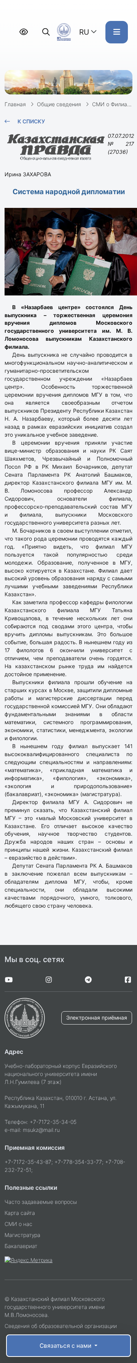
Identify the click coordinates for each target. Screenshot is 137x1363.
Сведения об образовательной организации (61, 1326)
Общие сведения (59, 104)
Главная (15, 104)
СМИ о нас (18, 1224)
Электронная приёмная (96, 1017)
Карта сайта (20, 1213)
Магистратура (22, 1235)
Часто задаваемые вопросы (41, 1202)
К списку (31, 121)
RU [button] (84, 32)
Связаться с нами (66, 1345)
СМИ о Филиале (112, 104)
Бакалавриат (21, 1246)
